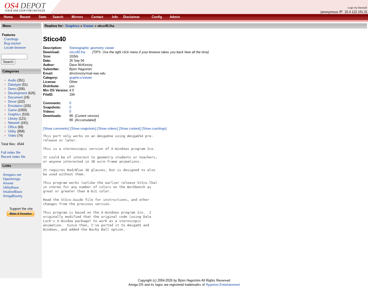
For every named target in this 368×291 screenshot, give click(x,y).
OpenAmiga (11, 179)
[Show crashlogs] (154, 128)
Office (12, 127)
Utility (12, 131)
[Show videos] (107, 128)
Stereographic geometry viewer (91, 48)
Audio (12, 80)
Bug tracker (11, 43)
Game (12, 110)
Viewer (88, 26)
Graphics (14, 114)
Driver (12, 101)
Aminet (8, 183)
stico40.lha (77, 52)
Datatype (14, 84)
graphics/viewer (80, 77)
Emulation (15, 106)
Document (15, 97)
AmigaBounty (13, 196)
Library (13, 118)
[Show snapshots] (83, 128)
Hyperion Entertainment (223, 285)
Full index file (10, 152)
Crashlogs (10, 39)
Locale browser (13, 47)
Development (17, 93)
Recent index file (13, 157)
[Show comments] (56, 128)
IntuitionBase (12, 192)
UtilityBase (11, 187)
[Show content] (130, 128)
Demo (12, 89)
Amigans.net (12, 175)
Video (12, 135)
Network (14, 123)
